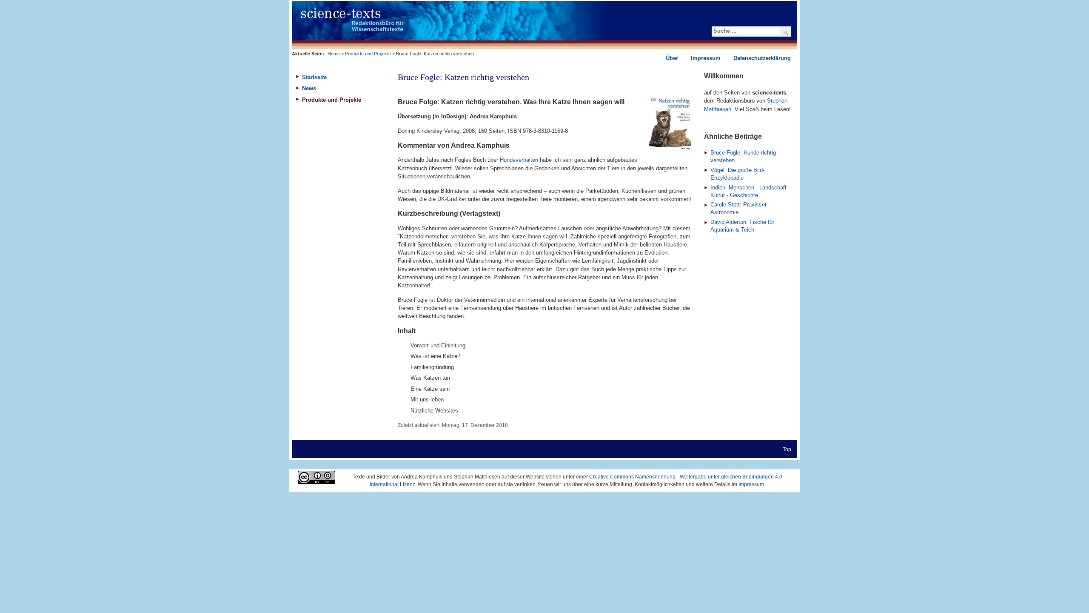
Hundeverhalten (519, 160)
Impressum (751, 484)
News (309, 88)
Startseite (314, 77)
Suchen (789, 32)
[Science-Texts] (418, 25)
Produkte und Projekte (368, 53)
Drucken (687, 88)
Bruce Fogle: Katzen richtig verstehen (463, 77)
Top (787, 449)
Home (334, 53)
